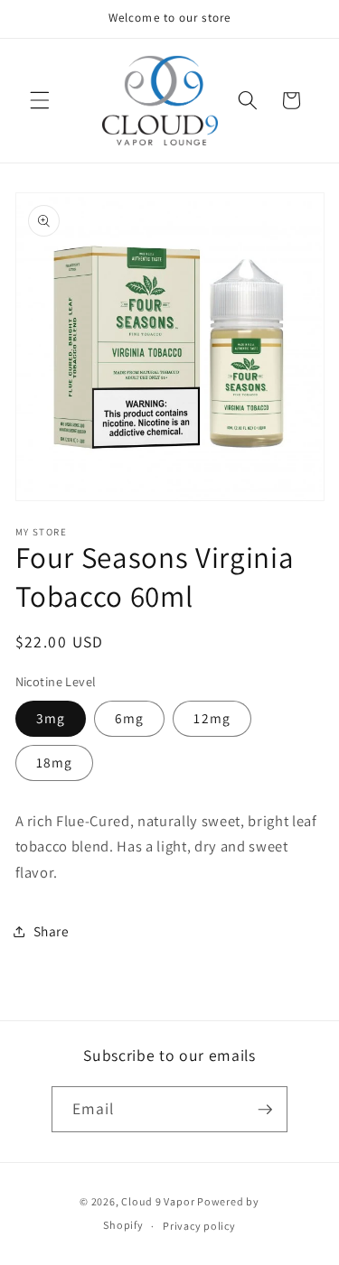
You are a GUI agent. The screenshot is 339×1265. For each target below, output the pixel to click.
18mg (54, 762)
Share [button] (51, 931)
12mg (211, 718)
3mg (50, 718)
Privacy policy (199, 1225)
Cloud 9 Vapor (157, 1201)
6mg (129, 718)
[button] (39, 100)
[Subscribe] (265, 1109)
